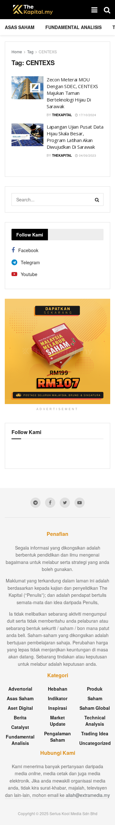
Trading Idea (94, 733)
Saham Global (95, 708)
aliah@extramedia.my (88, 795)
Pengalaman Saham (57, 736)
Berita (20, 717)
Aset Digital (20, 708)
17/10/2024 (87, 115)
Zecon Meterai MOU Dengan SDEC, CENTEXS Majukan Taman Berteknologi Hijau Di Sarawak (72, 92)
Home (17, 51)
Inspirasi (57, 708)
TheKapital (62, 115)
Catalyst (20, 727)
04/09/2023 (87, 155)
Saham (95, 698)
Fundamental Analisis (73, 27)
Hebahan (57, 689)
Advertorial (20, 689)
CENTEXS (48, 51)
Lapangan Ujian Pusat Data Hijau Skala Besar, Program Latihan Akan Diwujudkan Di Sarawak (75, 137)
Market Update (57, 720)
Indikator (57, 698)
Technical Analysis (94, 720)
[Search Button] (97, 199)
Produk (95, 689)
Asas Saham (19, 27)
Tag (30, 51)
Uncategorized (95, 743)
